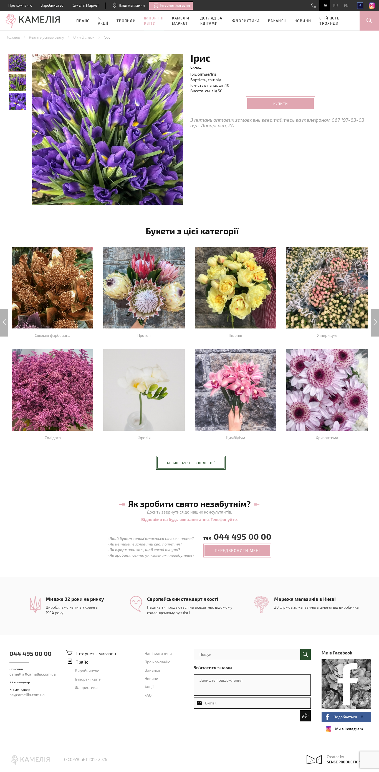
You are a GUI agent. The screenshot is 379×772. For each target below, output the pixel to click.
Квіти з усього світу (47, 37)
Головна (14, 37)
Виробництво (52, 5)
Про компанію (20, 5)
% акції (103, 21)
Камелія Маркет (85, 5)
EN (346, 5)
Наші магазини (132, 5)
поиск (305, 654)
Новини (302, 21)
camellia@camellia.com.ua (32, 674)
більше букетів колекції (191, 463)
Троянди (126, 21)
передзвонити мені (237, 550)
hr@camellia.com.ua (27, 694)
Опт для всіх (84, 37)
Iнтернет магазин (175, 5)
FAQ (148, 695)
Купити (280, 103)
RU (335, 5)
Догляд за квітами (211, 21)
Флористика (246, 21)
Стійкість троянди (329, 21)
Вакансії (277, 21)
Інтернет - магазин (96, 653)
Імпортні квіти (153, 21)
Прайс (83, 21)
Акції (149, 686)
